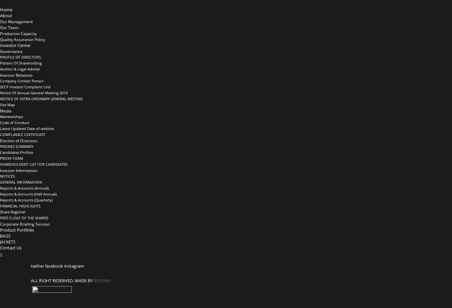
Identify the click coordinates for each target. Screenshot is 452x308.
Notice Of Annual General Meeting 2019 (34, 93)
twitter (37, 266)
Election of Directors (18, 140)
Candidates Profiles (16, 152)
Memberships (11, 116)
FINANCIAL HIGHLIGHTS (20, 206)
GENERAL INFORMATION (21, 182)
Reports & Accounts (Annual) (24, 188)
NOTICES (7, 176)
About (6, 16)
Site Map (7, 105)
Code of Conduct (14, 122)
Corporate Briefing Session (25, 224)
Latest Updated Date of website (27, 128)
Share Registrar (12, 212)
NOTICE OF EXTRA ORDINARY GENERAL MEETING (41, 99)
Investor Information (18, 170)
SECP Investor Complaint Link (25, 87)
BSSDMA (102, 281)
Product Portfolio (17, 230)
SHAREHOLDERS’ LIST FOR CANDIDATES (34, 164)
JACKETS (8, 241)
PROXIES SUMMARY (16, 146)
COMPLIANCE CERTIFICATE (22, 134)
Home (6, 10)
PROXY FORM (11, 158)
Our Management (16, 21)
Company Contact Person (22, 81)
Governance (11, 51)
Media (6, 110)
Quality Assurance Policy (22, 39)
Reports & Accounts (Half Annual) (28, 194)
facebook (54, 266)
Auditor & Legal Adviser (20, 69)
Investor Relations (16, 75)
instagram (74, 266)
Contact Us (11, 248)
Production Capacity (18, 33)
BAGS (5, 236)
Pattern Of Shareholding (21, 63)
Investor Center (15, 45)
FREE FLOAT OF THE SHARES (24, 218)
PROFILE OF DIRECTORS (20, 57)
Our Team (9, 27)
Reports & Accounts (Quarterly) (26, 200)
